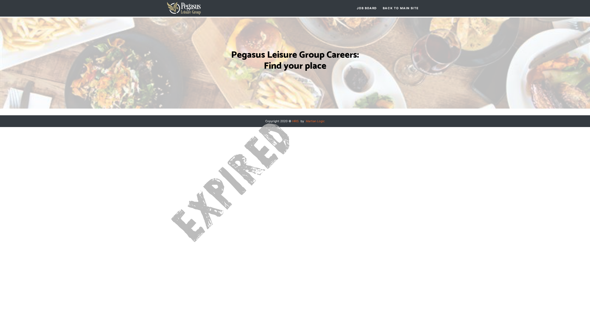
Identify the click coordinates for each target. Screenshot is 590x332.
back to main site (401, 8)
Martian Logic (315, 121)
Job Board (367, 8)
